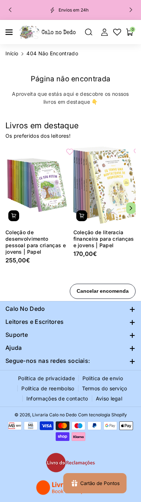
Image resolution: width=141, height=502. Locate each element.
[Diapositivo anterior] (10, 9)
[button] (9, 32)
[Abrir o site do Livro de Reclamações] (70, 462)
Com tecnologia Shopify (102, 414)
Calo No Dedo (25, 308)
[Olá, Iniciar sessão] (104, 32)
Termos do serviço (104, 388)
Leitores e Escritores (34, 321)
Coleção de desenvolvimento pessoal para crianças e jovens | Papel (35, 242)
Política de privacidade (46, 378)
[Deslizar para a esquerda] (10, 208)
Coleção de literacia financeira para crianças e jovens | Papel (103, 238)
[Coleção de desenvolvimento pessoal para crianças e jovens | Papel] (36, 185)
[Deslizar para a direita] (131, 208)
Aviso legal (109, 398)
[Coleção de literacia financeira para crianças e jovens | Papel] (104, 185)
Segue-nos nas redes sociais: (47, 360)
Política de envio (102, 378)
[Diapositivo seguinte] (131, 9)
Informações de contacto (57, 398)
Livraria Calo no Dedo (54, 414)
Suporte (16, 334)
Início (11, 53)
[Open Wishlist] (117, 32)
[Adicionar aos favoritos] (70, 151)
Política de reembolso (47, 388)
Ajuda (13, 347)
